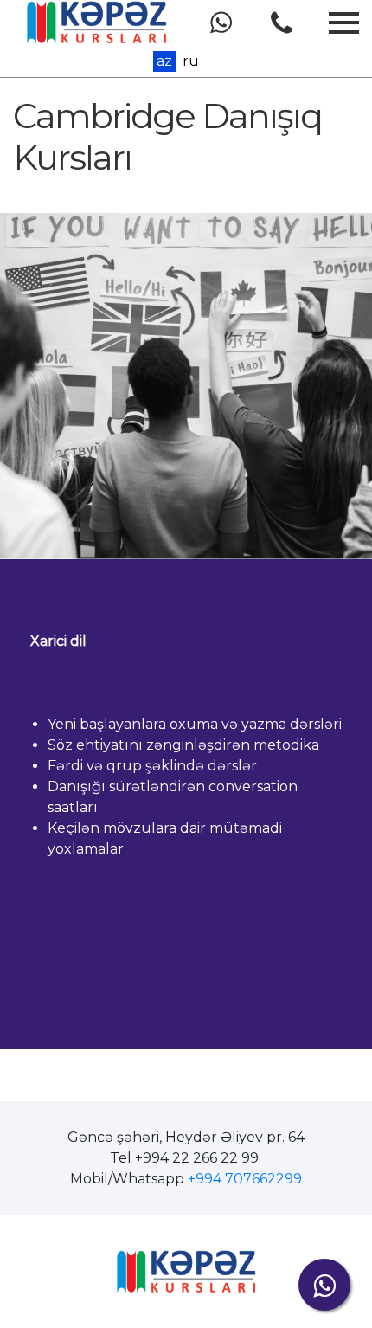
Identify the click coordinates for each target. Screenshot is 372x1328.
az (164, 61)
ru (191, 61)
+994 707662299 (245, 1178)
